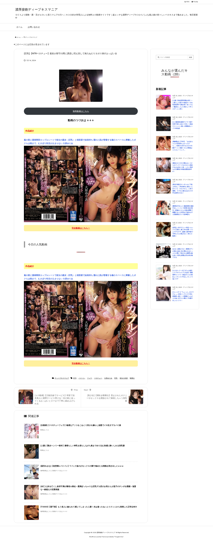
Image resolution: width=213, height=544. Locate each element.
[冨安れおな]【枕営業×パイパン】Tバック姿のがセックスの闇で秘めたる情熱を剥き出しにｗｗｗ (82, 466)
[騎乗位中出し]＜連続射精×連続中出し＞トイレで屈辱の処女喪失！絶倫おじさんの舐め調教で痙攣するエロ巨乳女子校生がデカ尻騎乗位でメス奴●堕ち (182, 210)
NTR (74, 378)
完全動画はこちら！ (81, 228)
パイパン (82, 378)
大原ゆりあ (108, 378)
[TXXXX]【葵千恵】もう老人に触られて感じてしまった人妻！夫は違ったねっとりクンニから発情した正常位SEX (88, 507)
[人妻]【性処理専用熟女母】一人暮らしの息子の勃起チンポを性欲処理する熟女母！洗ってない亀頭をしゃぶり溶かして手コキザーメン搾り (182, 104)
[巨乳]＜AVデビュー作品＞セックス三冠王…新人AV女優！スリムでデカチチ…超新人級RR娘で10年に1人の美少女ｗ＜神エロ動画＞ (182, 232)
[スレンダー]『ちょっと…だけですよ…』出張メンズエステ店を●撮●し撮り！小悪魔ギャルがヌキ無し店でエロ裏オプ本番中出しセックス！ (183, 296)
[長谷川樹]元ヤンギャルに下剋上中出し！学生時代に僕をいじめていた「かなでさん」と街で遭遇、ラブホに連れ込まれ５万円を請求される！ (182, 189)
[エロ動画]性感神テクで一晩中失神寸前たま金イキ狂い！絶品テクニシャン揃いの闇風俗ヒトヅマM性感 (182, 125)
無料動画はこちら (81, 111)
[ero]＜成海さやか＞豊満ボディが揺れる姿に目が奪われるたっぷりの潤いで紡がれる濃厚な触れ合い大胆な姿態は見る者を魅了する (182, 253)
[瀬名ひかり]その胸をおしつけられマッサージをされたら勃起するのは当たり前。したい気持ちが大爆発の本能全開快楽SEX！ (182, 167)
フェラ (89, 378)
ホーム (19, 37)
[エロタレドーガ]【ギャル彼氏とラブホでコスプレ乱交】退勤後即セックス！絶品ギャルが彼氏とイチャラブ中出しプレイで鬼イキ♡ (182, 275)
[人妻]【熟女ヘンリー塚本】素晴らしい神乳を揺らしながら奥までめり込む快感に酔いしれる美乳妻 (82, 446)
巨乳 (116, 378)
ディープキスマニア (31, 37)
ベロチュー (98, 378)
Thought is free (118, 536)
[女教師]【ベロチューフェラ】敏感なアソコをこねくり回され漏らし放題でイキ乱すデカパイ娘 (80, 425)
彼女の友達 (124, 378)
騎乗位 (132, 378)
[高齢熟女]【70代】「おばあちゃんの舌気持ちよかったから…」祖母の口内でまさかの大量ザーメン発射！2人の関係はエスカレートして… (182, 146)
